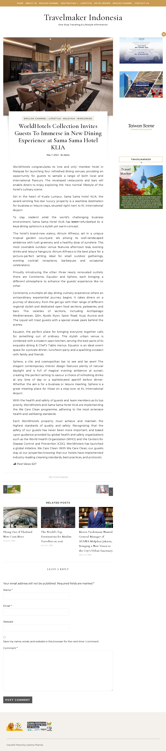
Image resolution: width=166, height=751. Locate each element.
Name (8, 590)
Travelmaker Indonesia (83, 17)
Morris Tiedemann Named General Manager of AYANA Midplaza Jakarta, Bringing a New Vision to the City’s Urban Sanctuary (96, 541)
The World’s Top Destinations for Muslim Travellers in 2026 (56, 536)
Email (7, 605)
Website (8, 621)
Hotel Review (102, 3)
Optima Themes (34, 745)
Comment (10, 648)
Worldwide (84, 118)
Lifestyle (86, 3)
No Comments (58, 477)
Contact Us (142, 3)
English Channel (49, 3)
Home (20, 3)
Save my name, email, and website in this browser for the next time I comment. (51, 641)
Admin (67, 155)
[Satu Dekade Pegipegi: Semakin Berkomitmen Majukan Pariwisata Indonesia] (105, 490)
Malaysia (69, 118)
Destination (68, 3)
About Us (31, 3)
